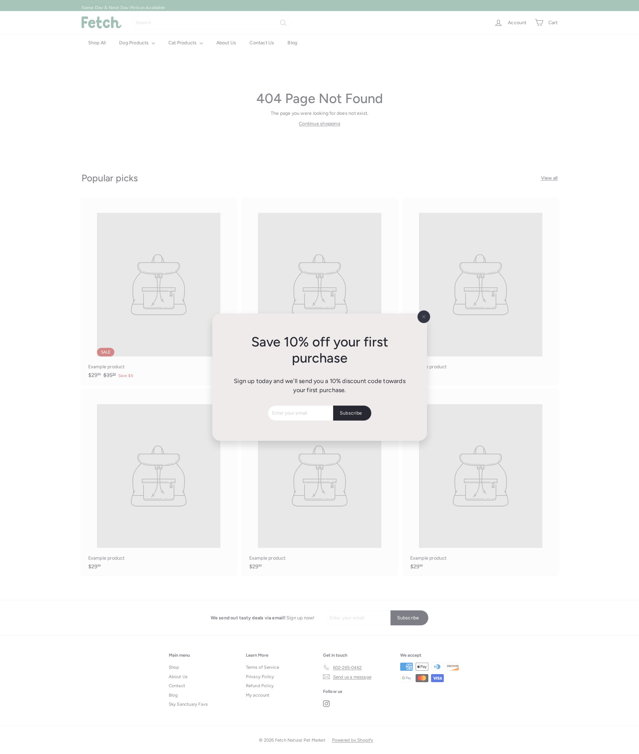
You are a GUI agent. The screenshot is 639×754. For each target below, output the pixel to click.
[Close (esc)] (423, 316)
